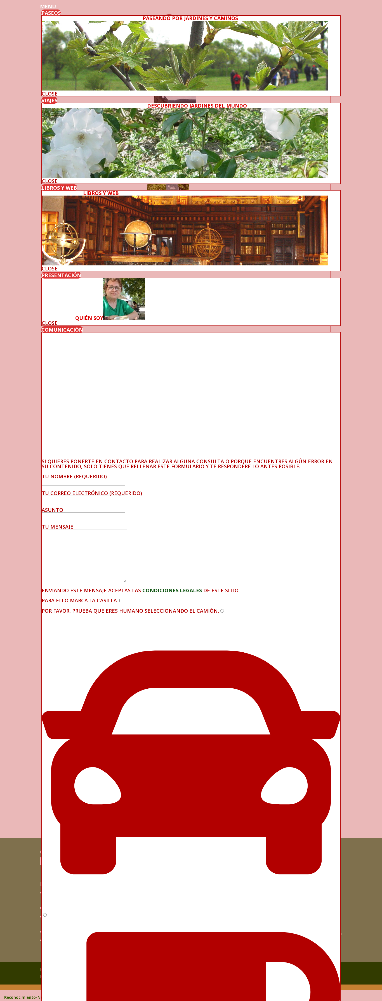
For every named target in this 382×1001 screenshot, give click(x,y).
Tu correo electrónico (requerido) (92, 493)
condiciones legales (171, 590)
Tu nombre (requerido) (74, 476)
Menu (48, 6)
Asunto (52, 510)
